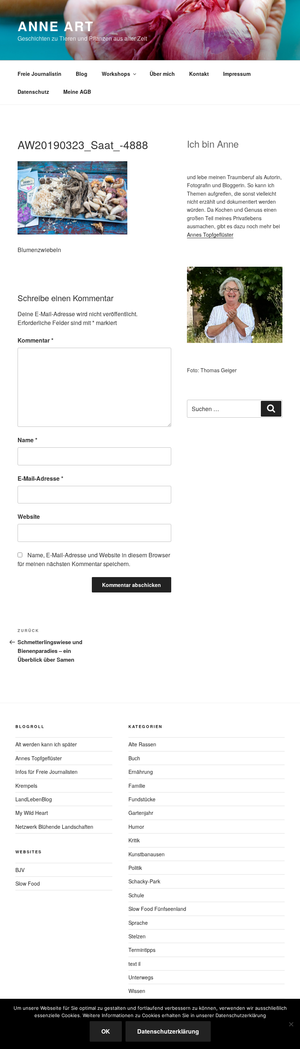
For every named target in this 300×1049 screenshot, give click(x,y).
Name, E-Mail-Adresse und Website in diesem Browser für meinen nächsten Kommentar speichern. (94, 559)
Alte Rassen (142, 744)
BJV (20, 869)
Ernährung (140, 771)
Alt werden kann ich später (46, 744)
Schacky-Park (144, 881)
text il (134, 963)
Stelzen (137, 936)
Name (27, 440)
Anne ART (56, 25)
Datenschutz (33, 91)
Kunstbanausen (146, 854)
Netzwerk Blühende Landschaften (54, 826)
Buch (134, 758)
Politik (135, 867)
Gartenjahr (140, 812)
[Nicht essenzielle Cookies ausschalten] (291, 1024)
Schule (136, 895)
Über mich (162, 73)
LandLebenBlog (33, 799)
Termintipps (141, 949)
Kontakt (199, 73)
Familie (136, 785)
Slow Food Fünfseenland (157, 908)
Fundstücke (141, 799)
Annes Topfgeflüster (210, 234)
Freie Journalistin (39, 73)
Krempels (26, 785)
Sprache (138, 922)
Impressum (237, 73)
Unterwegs (140, 977)
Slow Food (27, 883)
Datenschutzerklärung (168, 1031)
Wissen (136, 990)
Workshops (116, 73)
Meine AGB (77, 91)
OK (105, 1031)
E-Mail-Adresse (40, 478)
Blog (81, 73)
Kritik (134, 840)
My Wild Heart (31, 812)
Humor (136, 826)
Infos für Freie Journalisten (46, 771)
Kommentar (35, 340)
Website (29, 516)
